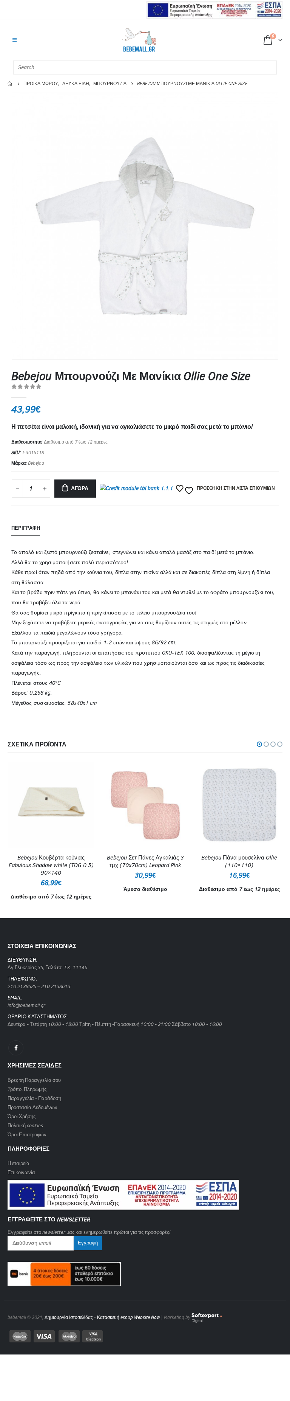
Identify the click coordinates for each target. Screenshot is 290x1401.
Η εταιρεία (18, 1163)
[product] (51, 805)
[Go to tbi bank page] (136, 489)
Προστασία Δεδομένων (32, 1107)
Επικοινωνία (21, 1172)
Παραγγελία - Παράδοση (34, 1098)
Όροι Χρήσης (21, 1116)
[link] (123, 1192)
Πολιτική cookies (25, 1125)
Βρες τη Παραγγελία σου (34, 1080)
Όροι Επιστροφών (27, 1134)
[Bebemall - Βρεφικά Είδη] (139, 40)
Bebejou (36, 463)
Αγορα (79, 488)
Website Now (147, 1317)
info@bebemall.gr (26, 1005)
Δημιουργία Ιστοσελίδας (69, 1317)
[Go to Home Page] (10, 83)
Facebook (15, 1047)
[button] (259, 744)
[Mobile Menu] (15, 40)
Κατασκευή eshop (115, 1317)
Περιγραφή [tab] (25, 528)
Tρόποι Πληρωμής (27, 1089)
